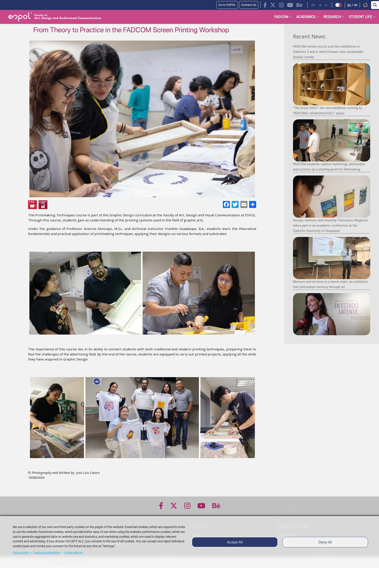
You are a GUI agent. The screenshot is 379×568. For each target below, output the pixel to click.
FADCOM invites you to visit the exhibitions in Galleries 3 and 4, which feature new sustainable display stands (328, 52)
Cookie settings (73, 552)
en (349, 5)
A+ (313, 5)
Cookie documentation (46, 552)
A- (326, 5)
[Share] (252, 204)
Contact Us (248, 5)
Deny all (325, 542)
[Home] (51, 17)
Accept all (235, 542)
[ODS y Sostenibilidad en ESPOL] (83, 204)
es (356, 5)
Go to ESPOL (227, 5)
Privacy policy (21, 552)
